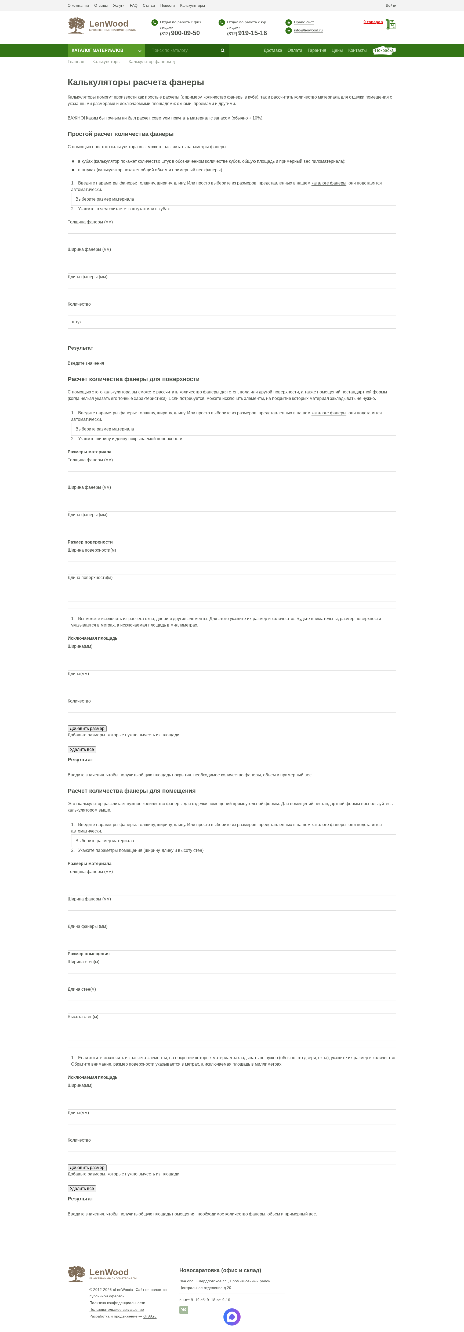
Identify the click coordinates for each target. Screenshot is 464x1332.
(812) (180, 33)
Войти (391, 5)
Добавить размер (87, 728)
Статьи (149, 5)
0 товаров (373, 22)
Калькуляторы (192, 5)
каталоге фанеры (328, 183)
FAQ (133, 5)
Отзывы (101, 5)
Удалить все (82, 749)
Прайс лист (304, 22)
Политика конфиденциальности (117, 1303)
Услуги (119, 5)
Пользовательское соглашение (116, 1309)
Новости (167, 5)
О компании (78, 5)
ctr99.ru (150, 1316)
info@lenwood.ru (308, 30)
